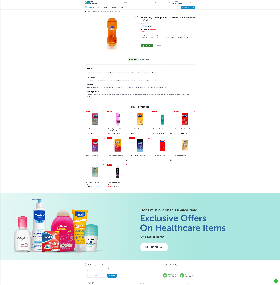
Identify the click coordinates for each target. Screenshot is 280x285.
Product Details (133, 59)
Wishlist (160, 46)
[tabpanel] (140, 82)
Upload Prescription (189, 7)
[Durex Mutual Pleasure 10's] (149, 138)
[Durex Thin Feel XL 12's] (171, 138)
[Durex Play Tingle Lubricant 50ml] (171, 112)
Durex (148, 23)
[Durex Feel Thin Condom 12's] (194, 112)
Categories (91, 7)
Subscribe (112, 275)
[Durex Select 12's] (149, 112)
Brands (114, 7)
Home (99, 7)
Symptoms (107, 7)
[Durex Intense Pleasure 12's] (126, 138)
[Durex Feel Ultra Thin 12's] (104, 112)
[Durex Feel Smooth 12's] (104, 138)
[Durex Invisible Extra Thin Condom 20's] (104, 165)
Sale (122, 7)
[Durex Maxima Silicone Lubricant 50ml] (126, 165)
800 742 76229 (177, 3)
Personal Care (148, 26)
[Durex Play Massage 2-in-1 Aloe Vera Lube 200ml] (126, 112)
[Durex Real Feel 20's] (194, 138)
